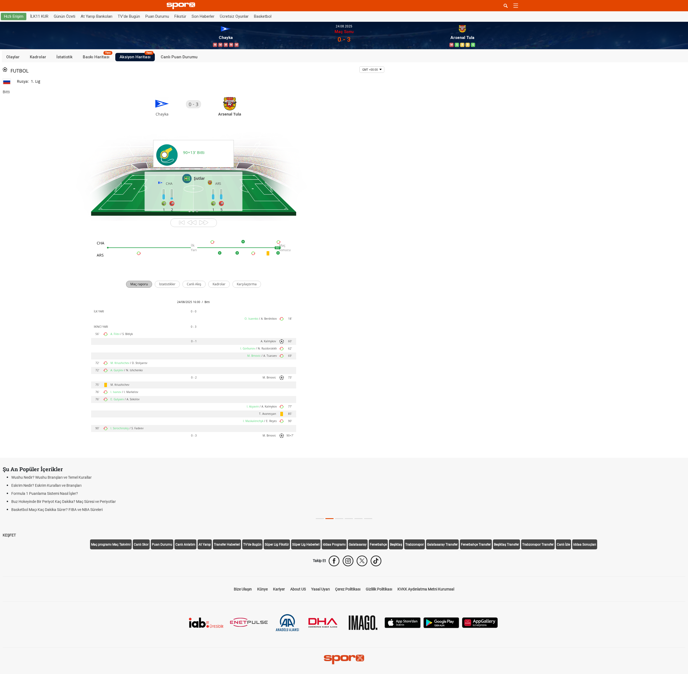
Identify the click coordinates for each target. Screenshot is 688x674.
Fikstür (180, 16)
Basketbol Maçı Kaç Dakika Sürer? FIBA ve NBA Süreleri (57, 509)
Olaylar (13, 57)
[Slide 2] (339, 519)
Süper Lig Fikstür (277, 544)
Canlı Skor (141, 544)
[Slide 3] (349, 519)
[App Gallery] (480, 622)
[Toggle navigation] (515, 5)
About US (298, 589)
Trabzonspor (414, 544)
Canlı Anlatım (185, 544)
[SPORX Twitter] (362, 561)
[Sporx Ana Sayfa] (182, 5)
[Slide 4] (358, 519)
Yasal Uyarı (320, 589)
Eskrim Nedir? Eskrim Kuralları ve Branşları (46, 485)
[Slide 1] (329, 519)
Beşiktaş (396, 544)
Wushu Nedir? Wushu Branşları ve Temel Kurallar (51, 477)
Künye (262, 589)
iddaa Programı (334, 544)
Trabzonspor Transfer (538, 544)
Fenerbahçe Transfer (476, 544)
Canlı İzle (563, 544)
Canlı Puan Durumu (179, 57)
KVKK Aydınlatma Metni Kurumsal (425, 589)
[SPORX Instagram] (348, 561)
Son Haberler (203, 16)
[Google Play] (441, 622)
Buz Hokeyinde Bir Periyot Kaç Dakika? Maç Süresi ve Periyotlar (63, 501)
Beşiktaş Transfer (506, 544)
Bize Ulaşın (243, 589)
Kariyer (279, 589)
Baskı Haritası (97, 56)
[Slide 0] (320, 519)
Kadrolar (38, 57)
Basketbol (262, 16)
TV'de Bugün (129, 16)
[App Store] (403, 622)
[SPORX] (344, 659)
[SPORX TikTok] (376, 561)
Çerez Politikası (347, 589)
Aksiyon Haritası (136, 56)
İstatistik (64, 57)
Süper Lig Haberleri (306, 544)
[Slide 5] (368, 519)
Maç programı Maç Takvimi (111, 544)
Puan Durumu (157, 16)
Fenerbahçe (378, 544)
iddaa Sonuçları (584, 544)
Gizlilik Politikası (379, 589)
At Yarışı (205, 544)
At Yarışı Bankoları (96, 16)
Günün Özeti (64, 16)
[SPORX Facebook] (334, 561)
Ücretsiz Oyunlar (234, 16)
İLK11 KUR (39, 16)
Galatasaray (358, 544)
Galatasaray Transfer (442, 544)
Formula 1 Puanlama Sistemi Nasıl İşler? (44, 493)
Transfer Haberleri (227, 544)
